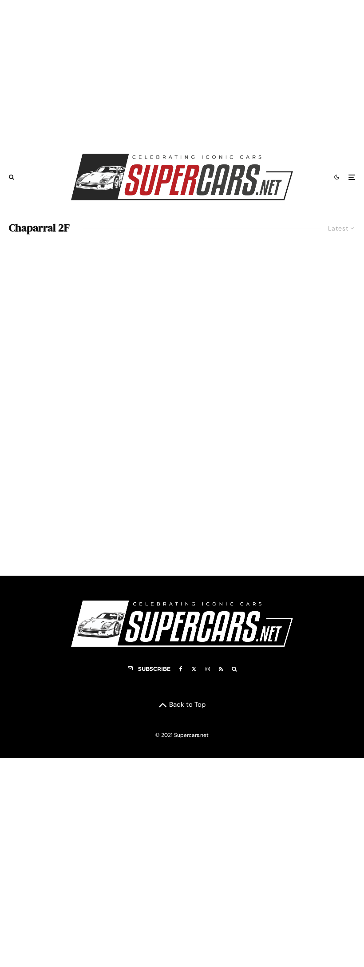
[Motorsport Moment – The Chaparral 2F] (182, 407)
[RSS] (220, 669)
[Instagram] (207, 669)
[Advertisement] (182, 72)
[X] (194, 669)
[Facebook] (181, 669)
